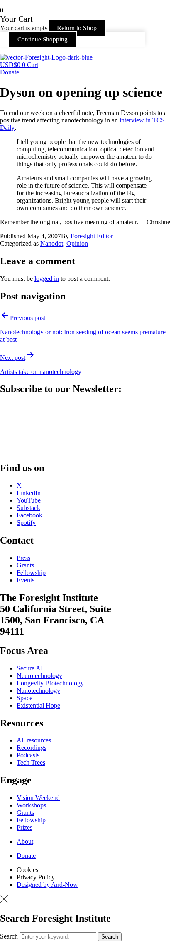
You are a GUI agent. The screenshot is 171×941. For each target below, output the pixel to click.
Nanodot (51, 243)
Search (9, 936)
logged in (46, 278)
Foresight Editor (92, 235)
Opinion (77, 243)
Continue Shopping (42, 39)
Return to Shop (77, 27)
